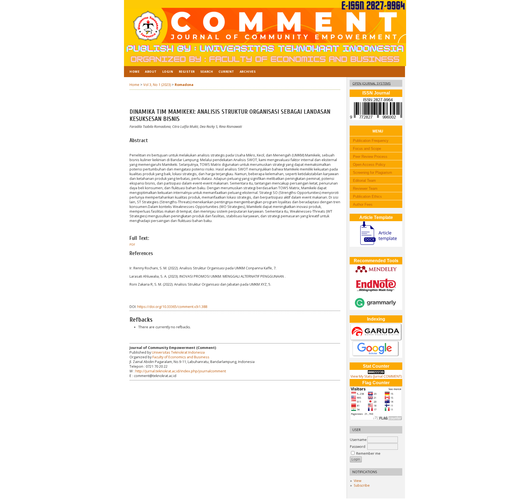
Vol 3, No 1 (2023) (157, 84)
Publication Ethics (367, 196)
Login (167, 71)
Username (358, 439)
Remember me (368, 453)
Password (357, 446)
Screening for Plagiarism (372, 172)
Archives (248, 71)
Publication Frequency (369, 141)
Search (206, 71)
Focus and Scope (366, 149)
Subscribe (362, 485)
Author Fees (363, 204)
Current (226, 71)
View (357, 480)
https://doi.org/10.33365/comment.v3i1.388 (172, 306)
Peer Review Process (370, 157)
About (151, 71)
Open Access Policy (368, 164)
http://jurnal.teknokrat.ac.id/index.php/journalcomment (180, 371)
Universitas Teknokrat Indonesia (178, 352)
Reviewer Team (365, 188)
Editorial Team (364, 180)
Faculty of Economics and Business (180, 357)
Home (134, 71)
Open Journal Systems (371, 83)
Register (187, 71)
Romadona (184, 84)
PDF (132, 244)
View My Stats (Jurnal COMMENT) (376, 376)
